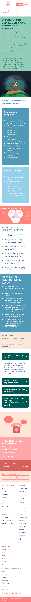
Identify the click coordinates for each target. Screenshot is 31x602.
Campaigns (22, 502)
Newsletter (21, 529)
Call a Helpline (7, 457)
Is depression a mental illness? (13, 356)
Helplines (4, 500)
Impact (4, 514)
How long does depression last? (11, 381)
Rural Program (23, 488)
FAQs (3, 558)
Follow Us (5, 589)
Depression (5, 494)
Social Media (22, 532)
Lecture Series (22, 499)
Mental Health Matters (8, 485)
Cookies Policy (6, 577)
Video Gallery (22, 526)
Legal (3, 571)
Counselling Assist (23, 511)
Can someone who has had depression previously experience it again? (14, 401)
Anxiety (4, 491)
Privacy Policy (5, 580)
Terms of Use (5, 583)
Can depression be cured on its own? (14, 390)
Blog (20, 543)
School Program (23, 505)
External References (22, 539)
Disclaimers (5, 586)
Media (20, 514)
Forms (3, 552)
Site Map (4, 562)
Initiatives (22, 485)
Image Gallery (22, 523)
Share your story (6, 520)
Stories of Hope (6, 506)
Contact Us (5, 565)
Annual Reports (23, 535)
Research (21, 496)
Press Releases (23, 517)
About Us (4, 555)
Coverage (21, 520)
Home (3, 11)
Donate (26, 4)
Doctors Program (23, 508)
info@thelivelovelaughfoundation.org (11, 568)
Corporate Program (21, 492)
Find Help (19, 4)
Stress (3, 488)
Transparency (5, 574)
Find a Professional (7, 503)
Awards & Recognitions (8, 523)
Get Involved (6, 546)
